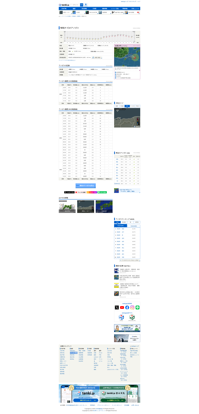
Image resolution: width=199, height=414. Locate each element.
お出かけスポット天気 (112, 369)
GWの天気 (123, 358)
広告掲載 (126, 405)
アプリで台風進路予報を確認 (123, 77)
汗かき (100, 352)
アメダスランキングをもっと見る (130, 260)
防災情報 (84, 8)
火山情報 (81, 357)
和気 (117, 178)
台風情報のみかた (120, 72)
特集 (131, 356)
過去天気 (72, 357)
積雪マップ (62, 363)
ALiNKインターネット (80, 405)
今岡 (117, 164)
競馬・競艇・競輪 (111, 365)
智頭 (123, 250)
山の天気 (109, 350)
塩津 (123, 238)
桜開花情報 (123, 354)
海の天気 (109, 352)
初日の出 (123, 379)
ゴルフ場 (109, 361)
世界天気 (62, 352)
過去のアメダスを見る (87, 185)
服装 (95, 355)
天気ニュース (135, 8)
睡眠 (95, 369)
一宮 (117, 181)
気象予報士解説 (134, 350)
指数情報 (104, 8)
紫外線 (95, 363)
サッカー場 (110, 359)
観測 (74, 8)
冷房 (100, 357)
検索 (82, 4)
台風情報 (81, 359)
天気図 (94, 8)
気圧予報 (62, 355)
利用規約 (92, 405)
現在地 (85, 5)
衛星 (117, 106)
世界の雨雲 (62, 367)
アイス (100, 359)
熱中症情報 (123, 365)
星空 (95, 359)
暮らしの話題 (133, 352)
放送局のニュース (134, 355)
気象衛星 (90, 352)
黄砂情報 (62, 373)
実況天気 (72, 355)
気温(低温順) (134, 226)
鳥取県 (118, 228)
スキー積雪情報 (124, 375)
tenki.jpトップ (124, 1)
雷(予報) (62, 369)
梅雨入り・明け (124, 361)
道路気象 (62, 371)
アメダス (132, 106)
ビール (100, 361)
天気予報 (63, 8)
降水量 (124, 222)
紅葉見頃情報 (123, 368)
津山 (117, 172)
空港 (108, 355)
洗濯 (95, 352)
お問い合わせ (135, 405)
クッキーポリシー (117, 405)
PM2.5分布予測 (64, 365)
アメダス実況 (74, 352)
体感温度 (96, 365)
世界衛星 (90, 355)
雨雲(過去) (72, 350)
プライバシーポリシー (103, 405)
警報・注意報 (82, 350)
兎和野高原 (117, 183)
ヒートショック (124, 372)
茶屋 (123, 257)
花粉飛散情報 (123, 351)
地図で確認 (97, 57)
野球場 (109, 357)
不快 (100, 355)
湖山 (117, 167)
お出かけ (96, 357)
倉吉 (123, 254)
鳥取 (117, 162)
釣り (108, 367)
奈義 (117, 159)
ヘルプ (138, 1)
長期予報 (62, 359)
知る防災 (118, 76)
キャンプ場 (110, 363)
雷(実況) (72, 359)
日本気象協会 (70, 405)
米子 (123, 232)
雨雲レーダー (63, 361)
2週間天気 (62, 357)
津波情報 (81, 355)
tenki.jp (64, 5)
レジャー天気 (115, 8)
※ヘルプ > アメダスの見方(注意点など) (67, 60)
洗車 (95, 367)
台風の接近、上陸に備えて (122, 74)
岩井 (117, 170)
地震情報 (81, 352)
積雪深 (137, 222)
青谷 (117, 175)
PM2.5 (137, 106)
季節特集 (125, 8)
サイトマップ (132, 1)
